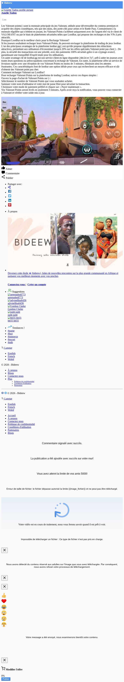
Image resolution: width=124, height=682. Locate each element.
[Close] (4, 550)
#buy (10, 333)
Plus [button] (10, 379)
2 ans (4, 19)
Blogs (11, 373)
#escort (11, 339)
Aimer (8, 169)
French (11, 356)
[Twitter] (65, 196)
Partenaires (18, 385)
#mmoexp (13, 336)
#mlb (10, 342)
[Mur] (65, 187)
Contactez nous (15, 376)
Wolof (11, 359)
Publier (6, 679)
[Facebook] (65, 191)
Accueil (12, 415)
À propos (12, 370)
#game (11, 330)
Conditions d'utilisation (22, 383)
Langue (8, 347)
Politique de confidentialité (24, 381)
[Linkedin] (65, 200)
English (12, 353)
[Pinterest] (65, 205)
